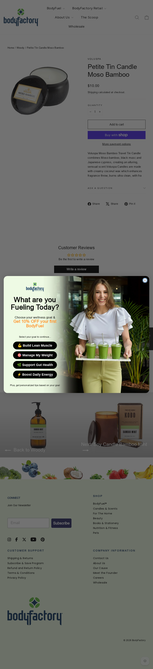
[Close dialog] (145, 280)
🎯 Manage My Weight (35, 355)
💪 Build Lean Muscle (35, 345)
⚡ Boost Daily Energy (35, 374)
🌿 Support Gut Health (35, 365)
